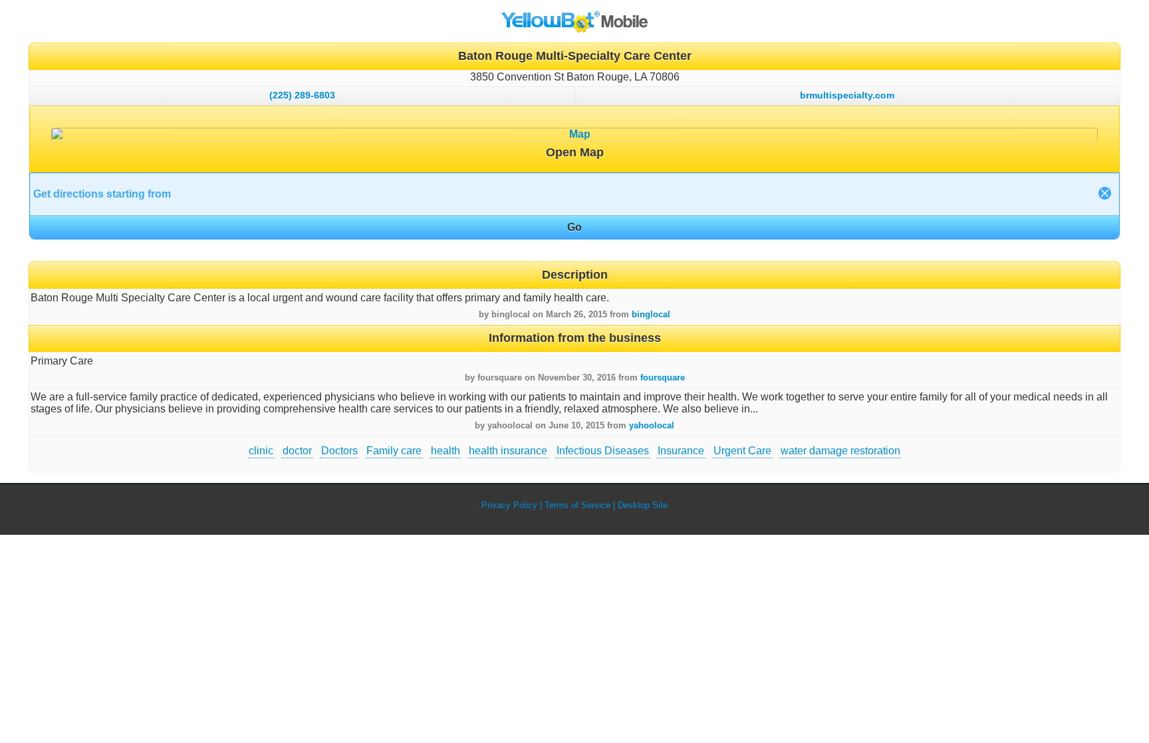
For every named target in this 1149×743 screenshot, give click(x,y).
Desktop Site (643, 505)
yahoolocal (651, 425)
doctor (297, 450)
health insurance (508, 450)
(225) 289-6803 (302, 95)
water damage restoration (840, 450)
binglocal (651, 314)
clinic (261, 450)
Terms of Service (577, 505)
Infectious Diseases (603, 450)
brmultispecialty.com (847, 95)
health (445, 450)
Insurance (681, 450)
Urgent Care (742, 450)
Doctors (339, 450)
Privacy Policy (509, 505)
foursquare (662, 377)
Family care (394, 450)
